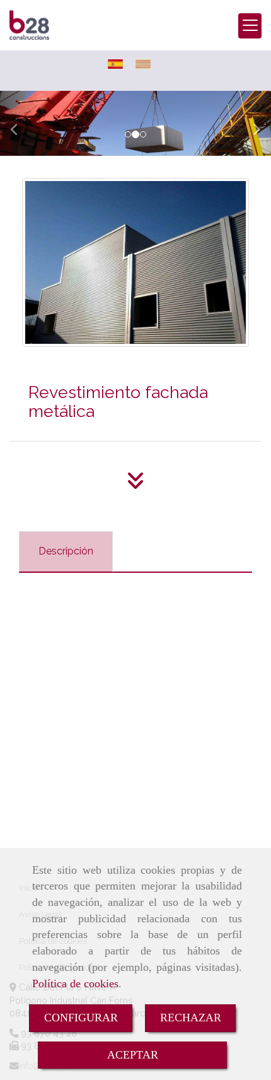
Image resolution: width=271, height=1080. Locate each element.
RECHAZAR (190, 1017)
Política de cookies (75, 983)
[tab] (66, 551)
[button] (20, 123)
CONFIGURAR (81, 1017)
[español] (118, 64)
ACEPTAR (132, 1054)
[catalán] (146, 64)
